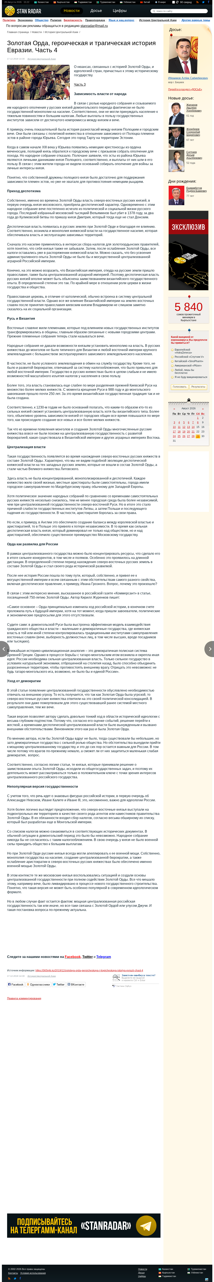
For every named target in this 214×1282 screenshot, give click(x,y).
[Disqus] (83, 1054)
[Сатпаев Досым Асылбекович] (176, 171)
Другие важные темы (196, 20)
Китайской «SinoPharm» (189, 361)
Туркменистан (107, 2)
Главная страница (18, 32)
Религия (55, 20)
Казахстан (43, 2)
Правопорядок (95, 20)
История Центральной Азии (158, 20)
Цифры (142, 1276)
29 (197, 436)
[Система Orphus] (135, 987)
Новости (37, 32)
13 (188, 427)
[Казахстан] (61, 58)
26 (183, 436)
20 (188, 431)
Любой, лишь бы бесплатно (184, 371)
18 (179, 431)
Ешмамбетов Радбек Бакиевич (196, 189)
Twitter (87, 957)
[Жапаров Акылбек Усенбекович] (176, 123)
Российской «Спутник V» (189, 356)
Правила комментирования (24, 998)
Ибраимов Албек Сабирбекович (188, 78)
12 (183, 427)
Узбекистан (129, 2)
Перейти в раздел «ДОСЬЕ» (185, 89)
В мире (162, 2)
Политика (9, 20)
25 (179, 436)
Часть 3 (80, 84)
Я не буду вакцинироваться (191, 377)
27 (188, 436)
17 (174, 431)
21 (193, 431)
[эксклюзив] (188, 289)
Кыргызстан (63, 2)
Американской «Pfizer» (188, 365)
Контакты (13, 1273)
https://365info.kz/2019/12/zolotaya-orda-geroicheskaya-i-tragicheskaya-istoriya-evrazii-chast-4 (89, 970)
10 (174, 427)
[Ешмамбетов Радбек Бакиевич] (176, 204)
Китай (147, 2)
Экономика (25, 20)
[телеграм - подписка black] (83, 1236)
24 (174, 436)
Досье (141, 1272)
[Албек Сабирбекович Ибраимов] (183, 54)
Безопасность (73, 20)
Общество (41, 20)
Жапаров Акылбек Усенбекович (193, 107)
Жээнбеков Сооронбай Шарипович (193, 132)
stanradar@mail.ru (94, 26)
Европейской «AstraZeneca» (183, 351)
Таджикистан (85, 2)
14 (193, 427)
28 (193, 436)
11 (179, 427)
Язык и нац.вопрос (121, 20)
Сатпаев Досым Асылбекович (194, 155)
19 (183, 431)
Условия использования (33, 1273)
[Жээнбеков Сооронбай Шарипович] (176, 146)
